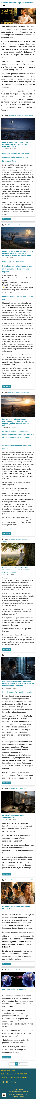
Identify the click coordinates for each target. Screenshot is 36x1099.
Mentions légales (18, 1089)
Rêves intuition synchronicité (17, 655)
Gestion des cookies (18, 1096)
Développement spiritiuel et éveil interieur (20, 225)
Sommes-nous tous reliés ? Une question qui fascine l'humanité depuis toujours (16, 570)
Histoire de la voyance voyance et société (20, 115)
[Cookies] (4, 1095)
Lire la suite (6, 219)
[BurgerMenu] (3, 5)
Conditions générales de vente (18, 1094)
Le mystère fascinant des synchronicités (13, 816)
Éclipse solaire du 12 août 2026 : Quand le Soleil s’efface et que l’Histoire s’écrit (16, 144)
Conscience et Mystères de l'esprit (18, 970)
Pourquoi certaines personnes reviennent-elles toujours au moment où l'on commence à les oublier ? (15, 422)
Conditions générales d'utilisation (18, 1091)
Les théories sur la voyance (14, 990)
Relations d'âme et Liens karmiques (18, 392)
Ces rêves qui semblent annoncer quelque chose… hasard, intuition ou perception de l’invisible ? (18, 684)
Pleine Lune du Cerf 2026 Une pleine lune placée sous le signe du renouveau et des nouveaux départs (18, 253)
